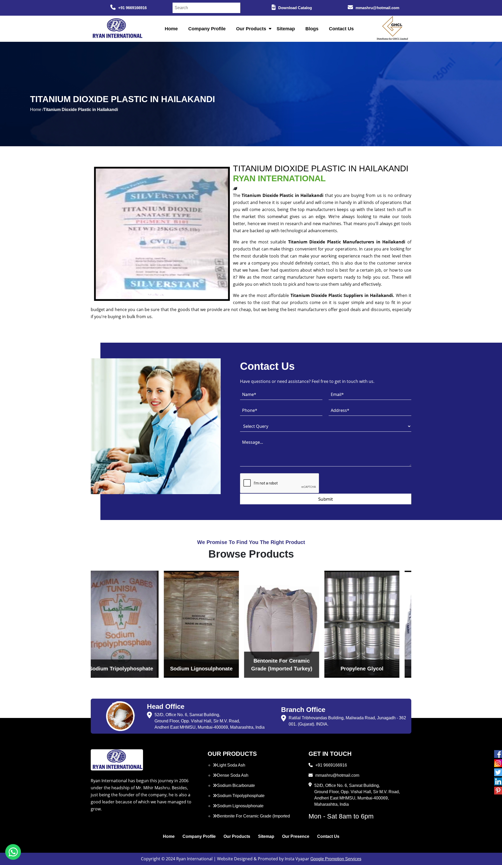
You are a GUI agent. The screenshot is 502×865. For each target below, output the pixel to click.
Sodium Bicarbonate (236, 785)
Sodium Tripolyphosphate (241, 795)
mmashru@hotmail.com (377, 7)
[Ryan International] (117, 28)
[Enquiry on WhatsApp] (13, 852)
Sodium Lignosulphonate (240, 806)
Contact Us (341, 28)
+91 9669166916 (132, 7)
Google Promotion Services (335, 859)
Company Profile (207, 28)
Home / (36, 109)
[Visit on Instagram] (498, 763)
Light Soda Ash (231, 765)
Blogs (311, 28)
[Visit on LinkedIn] (498, 781)
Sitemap (286, 28)
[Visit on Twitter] (498, 772)
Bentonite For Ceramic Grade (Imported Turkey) (251, 819)
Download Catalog (295, 7)
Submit (325, 499)
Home (171, 28)
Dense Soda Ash (232, 775)
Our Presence (295, 836)
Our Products (251, 28)
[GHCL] (392, 29)
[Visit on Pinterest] (498, 790)
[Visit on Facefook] (498, 754)
